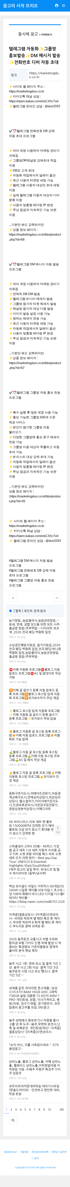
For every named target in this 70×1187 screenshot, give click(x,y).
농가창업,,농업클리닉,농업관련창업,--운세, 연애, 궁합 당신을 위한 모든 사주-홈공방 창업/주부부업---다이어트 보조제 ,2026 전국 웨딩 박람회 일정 (34, 626)
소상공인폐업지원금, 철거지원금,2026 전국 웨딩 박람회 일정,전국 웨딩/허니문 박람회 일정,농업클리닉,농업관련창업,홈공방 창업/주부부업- (35, 650)
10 (49, 1109)
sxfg (23, 637)
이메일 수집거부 (59, 1152)
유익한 (25, 1099)
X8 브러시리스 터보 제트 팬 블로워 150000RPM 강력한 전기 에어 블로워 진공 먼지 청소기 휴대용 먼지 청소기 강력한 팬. (31, 827)
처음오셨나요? (10, 1152)
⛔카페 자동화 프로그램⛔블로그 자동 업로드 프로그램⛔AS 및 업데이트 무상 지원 (35, 673)
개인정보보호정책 (39, 1152)
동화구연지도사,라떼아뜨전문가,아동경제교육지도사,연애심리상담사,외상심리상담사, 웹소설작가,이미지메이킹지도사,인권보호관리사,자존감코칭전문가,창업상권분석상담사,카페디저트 (34, 801)
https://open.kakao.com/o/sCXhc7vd (33, 101)
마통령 (24, 682)
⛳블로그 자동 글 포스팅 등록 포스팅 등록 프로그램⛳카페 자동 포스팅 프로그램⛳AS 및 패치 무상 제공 (34, 756)
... (55, 1109)
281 (62, 1109)
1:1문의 (35, 1158)
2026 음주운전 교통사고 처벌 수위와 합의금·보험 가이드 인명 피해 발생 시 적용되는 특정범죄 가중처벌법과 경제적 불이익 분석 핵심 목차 (35, 945)
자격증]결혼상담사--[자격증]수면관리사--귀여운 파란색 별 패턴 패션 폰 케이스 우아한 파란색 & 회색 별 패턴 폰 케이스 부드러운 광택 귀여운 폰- (35, 920)
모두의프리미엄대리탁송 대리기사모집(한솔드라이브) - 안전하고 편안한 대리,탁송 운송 (34, 1090)
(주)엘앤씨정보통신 (30, 1054)
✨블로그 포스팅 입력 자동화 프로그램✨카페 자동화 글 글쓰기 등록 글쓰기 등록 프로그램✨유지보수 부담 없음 (34, 714)
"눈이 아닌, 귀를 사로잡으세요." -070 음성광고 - (34, 1046)
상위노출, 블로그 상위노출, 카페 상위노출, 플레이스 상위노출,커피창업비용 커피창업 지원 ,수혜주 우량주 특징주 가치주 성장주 (35, 1067)
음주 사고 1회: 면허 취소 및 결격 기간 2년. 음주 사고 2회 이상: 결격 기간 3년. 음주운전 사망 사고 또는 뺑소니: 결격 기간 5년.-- (35, 969)
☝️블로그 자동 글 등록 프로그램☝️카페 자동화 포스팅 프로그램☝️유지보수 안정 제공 (35, 776)
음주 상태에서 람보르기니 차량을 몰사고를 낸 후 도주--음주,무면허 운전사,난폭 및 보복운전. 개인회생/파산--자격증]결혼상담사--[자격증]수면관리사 (35, 1026)
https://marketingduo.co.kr (26, 91)
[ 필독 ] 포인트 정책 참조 (30, 610)
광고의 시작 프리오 (20, 6)
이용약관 (24, 1152)
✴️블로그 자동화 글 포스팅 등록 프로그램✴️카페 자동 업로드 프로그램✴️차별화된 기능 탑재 (34, 735)
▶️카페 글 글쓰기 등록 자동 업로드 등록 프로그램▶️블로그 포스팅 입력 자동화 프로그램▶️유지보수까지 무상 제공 (34, 694)
